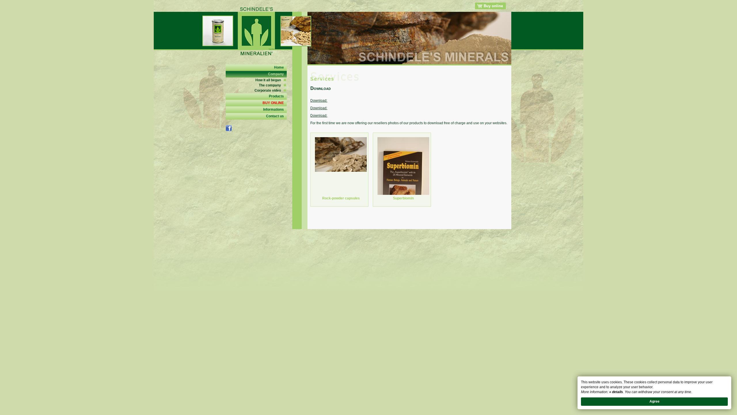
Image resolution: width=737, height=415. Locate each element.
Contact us (275, 116)
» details (616, 392)
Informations (273, 109)
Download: (318, 101)
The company (270, 85)
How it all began (268, 80)
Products (276, 96)
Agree (654, 401)
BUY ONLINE (273, 103)
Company (276, 74)
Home (279, 67)
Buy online (493, 6)
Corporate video (267, 90)
